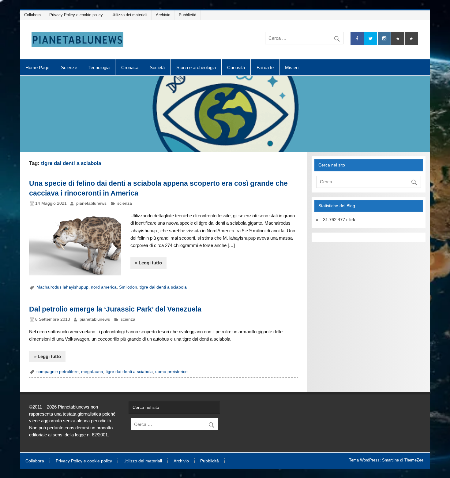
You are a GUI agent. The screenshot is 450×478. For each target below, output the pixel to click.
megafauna (92, 371)
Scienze (69, 67)
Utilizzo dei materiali (129, 15)
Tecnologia (99, 67)
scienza (124, 203)
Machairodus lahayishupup (62, 287)
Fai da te (265, 67)
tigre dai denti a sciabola (163, 287)
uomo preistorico (171, 371)
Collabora (32, 15)
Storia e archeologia (196, 67)
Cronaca (129, 67)
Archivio (163, 15)
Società (157, 67)
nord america (104, 287)
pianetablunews (91, 203)
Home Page (37, 67)
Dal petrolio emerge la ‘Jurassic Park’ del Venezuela (115, 309)
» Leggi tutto (148, 262)
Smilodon (128, 287)
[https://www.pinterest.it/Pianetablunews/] (397, 38)
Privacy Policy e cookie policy (76, 15)
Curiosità (236, 67)
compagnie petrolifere (57, 371)
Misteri (291, 67)
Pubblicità (187, 15)
